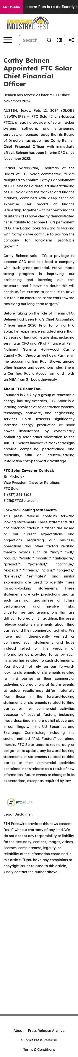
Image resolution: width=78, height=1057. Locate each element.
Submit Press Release (39, 1040)
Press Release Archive (46, 1030)
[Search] (49, 40)
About (18, 1030)
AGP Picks (11, 7)
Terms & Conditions (39, 1049)
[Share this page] (71, 40)
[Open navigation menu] (7, 40)
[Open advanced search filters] (59, 40)
